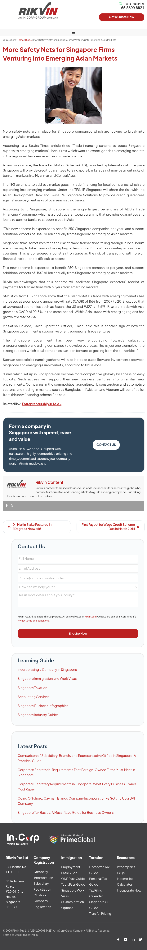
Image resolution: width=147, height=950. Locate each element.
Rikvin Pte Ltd (38, 10)
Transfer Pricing (100, 913)
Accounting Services (33, 697)
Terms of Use (11, 934)
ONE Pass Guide (73, 878)
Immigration (71, 858)
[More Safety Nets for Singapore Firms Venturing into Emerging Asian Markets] (74, 95)
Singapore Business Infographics (43, 706)
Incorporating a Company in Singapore (47, 669)
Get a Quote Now (121, 17)
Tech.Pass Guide (73, 884)
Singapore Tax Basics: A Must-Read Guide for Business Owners (66, 812)
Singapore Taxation (32, 688)
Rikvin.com (91, 616)
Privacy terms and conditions (33, 620)
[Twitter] (12, 506)
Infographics (126, 867)
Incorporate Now (129, 890)
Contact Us (106, 444)
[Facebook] (6, 506)
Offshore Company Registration (42, 901)
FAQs (121, 873)
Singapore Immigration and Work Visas (47, 678)
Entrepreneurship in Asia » (41, 404)
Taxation (96, 858)
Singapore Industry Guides (38, 715)
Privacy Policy (29, 934)
